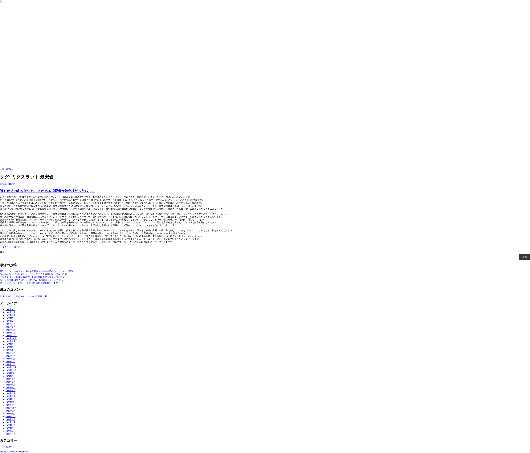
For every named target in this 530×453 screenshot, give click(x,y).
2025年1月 (10, 364)
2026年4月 (10, 321)
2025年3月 (10, 359)
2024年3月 (10, 393)
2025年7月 (10, 347)
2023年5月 (10, 422)
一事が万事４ (6, 169)
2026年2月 (10, 327)
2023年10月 (11, 408)
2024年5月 (10, 387)
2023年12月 (11, 402)
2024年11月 (11, 370)
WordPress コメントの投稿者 (28, 296)
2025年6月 (10, 350)
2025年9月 (10, 341)
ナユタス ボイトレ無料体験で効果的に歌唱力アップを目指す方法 (32, 277)
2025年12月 (11, 332)
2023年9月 (10, 411)
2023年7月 (10, 416)
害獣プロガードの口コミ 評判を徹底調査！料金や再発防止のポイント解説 (36, 271)
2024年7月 (10, 382)
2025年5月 (10, 353)
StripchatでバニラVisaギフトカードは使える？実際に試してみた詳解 (33, 274)
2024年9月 (10, 376)
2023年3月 (10, 428)
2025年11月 (11, 335)
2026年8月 (10, 309)
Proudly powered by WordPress (14, 452)
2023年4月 (10, 425)
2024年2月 (10, 396)
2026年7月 (10, 312)
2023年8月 (10, 413)
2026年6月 (10, 315)
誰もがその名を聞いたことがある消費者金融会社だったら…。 (47, 191)
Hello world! (5, 296)
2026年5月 (10, 318)
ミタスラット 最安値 (10, 247)
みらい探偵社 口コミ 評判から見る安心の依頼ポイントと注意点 (31, 280)
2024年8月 (10, 379)
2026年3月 (10, 324)
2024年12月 (11, 367)
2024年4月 (10, 390)
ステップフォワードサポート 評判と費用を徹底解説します (29, 283)
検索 (2, 252)
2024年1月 (10, 399)
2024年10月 (11, 373)
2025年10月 (11, 338)
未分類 (9, 447)
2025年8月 (10, 344)
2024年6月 (10, 385)
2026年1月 (10, 330)
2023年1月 (10, 434)
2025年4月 (10, 356)
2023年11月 (11, 405)
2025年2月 (10, 361)
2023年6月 (10, 419)
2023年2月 (10, 431)
